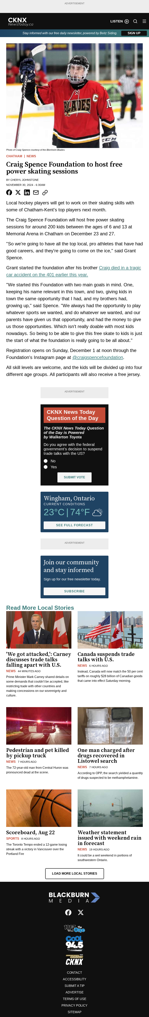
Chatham (14, 156)
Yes (54, 467)
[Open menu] (144, 21)
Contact (74, 972)
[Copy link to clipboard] (45, 193)
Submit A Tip (75, 985)
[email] (36, 192)
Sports (12, 838)
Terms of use (74, 999)
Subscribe (74, 591)
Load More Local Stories (74, 873)
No (53, 461)
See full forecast (74, 525)
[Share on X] (18, 192)
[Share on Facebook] (9, 192)
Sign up (134, 33)
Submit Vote (74, 477)
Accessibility (74, 979)
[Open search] (135, 21)
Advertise (75, 992)
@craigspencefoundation (97, 357)
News (31, 156)
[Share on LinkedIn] (27, 192)
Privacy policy (74, 1005)
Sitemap (74, 1012)
